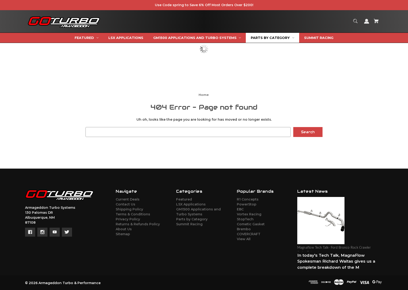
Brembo (244, 229)
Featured (184, 199)
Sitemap (123, 234)
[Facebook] (30, 232)
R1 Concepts (248, 199)
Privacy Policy (128, 219)
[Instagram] (42, 232)
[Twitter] (66, 232)
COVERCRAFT (248, 234)
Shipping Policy (129, 209)
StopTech (245, 219)
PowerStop (246, 204)
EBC (240, 209)
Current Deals (128, 199)
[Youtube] (54, 232)
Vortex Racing (249, 214)
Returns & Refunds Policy (138, 224)
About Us (124, 229)
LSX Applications (191, 204)
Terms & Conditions (133, 214)
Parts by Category (192, 219)
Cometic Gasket (251, 224)
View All (244, 239)
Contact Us (125, 204)
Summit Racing (189, 224)
